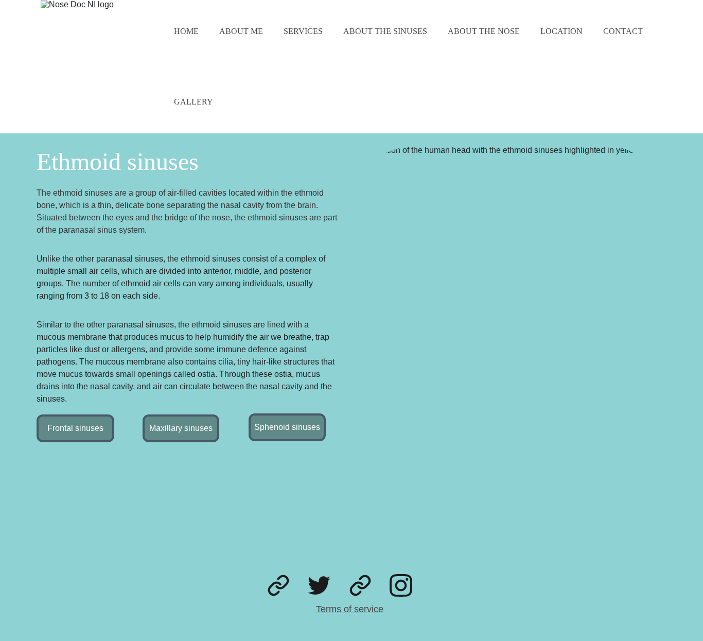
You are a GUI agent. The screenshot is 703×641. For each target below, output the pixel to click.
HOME (186, 31)
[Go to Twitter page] (319, 585)
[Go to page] (278, 585)
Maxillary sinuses (181, 428)
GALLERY (193, 101)
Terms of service (349, 609)
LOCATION (561, 31)
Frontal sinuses (75, 428)
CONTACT (623, 31)
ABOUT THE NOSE (484, 31)
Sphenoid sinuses (287, 427)
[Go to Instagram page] (401, 585)
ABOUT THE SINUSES (385, 31)
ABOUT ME (241, 31)
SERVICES (303, 31)
